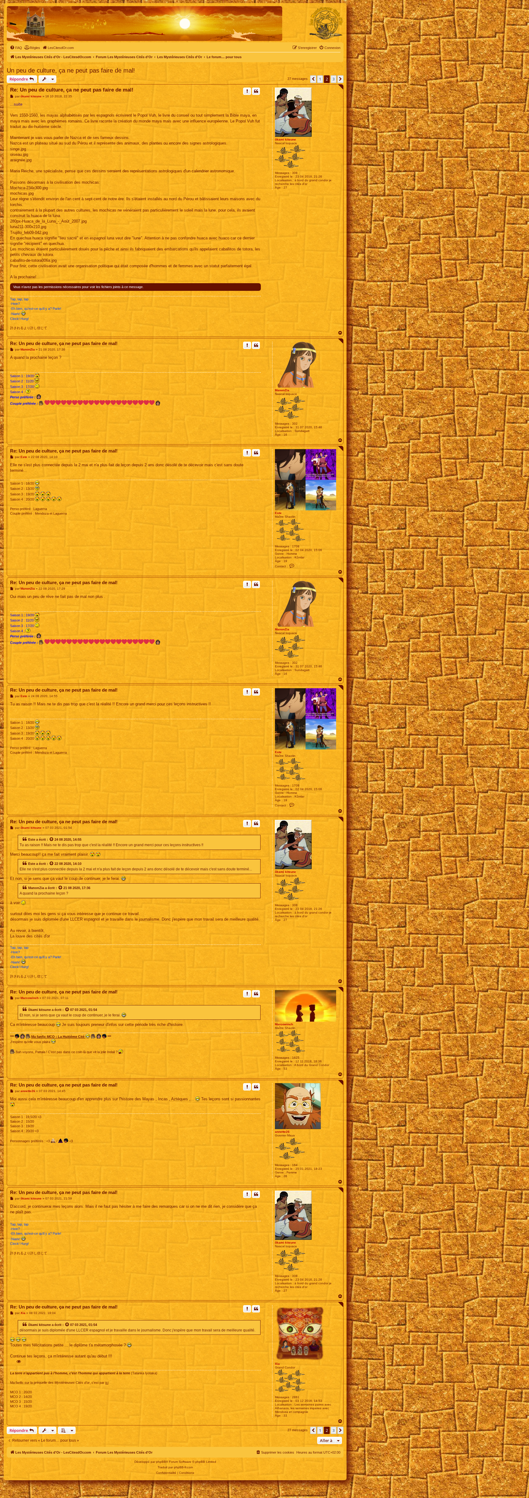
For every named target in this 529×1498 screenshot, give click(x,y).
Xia (277, 1363)
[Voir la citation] (51, 839)
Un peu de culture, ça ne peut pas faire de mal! (71, 70)
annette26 (282, 1131)
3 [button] (333, 79)
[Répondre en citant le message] (256, 91)
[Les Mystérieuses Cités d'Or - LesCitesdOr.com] (326, 23)
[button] (313, 79)
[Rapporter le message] (247, 91)
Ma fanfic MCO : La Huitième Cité (58, 1036)
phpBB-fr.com (183, 1467)
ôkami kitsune (285, 139)
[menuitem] (16, 47)
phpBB (161, 1461)
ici (106, 1382)
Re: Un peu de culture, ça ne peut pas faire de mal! (71, 90)
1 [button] (320, 79)
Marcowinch (284, 1024)
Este (278, 513)
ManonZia (282, 390)
